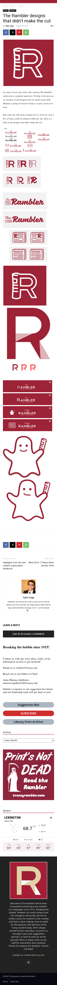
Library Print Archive (28, 722)
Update (21, 6)
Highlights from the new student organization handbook (14, 565)
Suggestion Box (28, 705)
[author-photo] (28, 593)
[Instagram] (28, 962)
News (13, 6)
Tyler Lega (10, 26)
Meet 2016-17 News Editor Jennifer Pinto (41, 564)
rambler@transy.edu (26, 667)
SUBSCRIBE (28, 713)
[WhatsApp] (26, 32)
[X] (12, 32)
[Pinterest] (19, 32)
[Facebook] (6, 32)
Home (5, 6)
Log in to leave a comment (28, 633)
